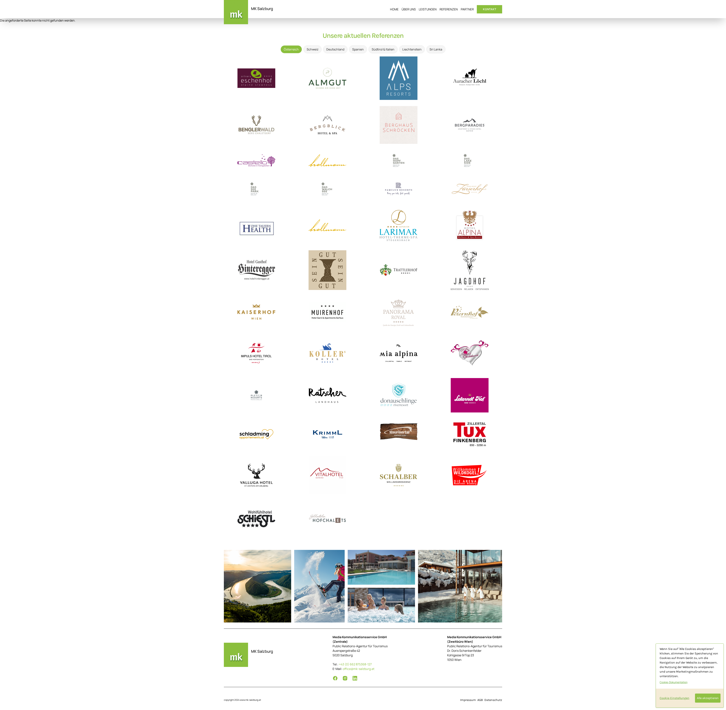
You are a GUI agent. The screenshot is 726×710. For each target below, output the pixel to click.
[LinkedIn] (355, 678)
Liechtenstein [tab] (412, 49)
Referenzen (449, 9)
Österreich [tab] (291, 49)
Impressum (468, 700)
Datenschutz (493, 700)
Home (394, 9)
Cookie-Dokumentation (673, 682)
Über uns (409, 9)
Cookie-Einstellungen (674, 698)
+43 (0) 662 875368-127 (355, 664)
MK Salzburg (262, 8)
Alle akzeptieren (708, 698)
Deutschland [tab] (335, 49)
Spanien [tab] (358, 49)
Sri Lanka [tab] (436, 49)
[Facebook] (335, 678)
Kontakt (489, 9)
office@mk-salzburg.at (358, 669)
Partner (467, 9)
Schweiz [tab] (312, 49)
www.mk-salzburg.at (250, 699)
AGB (480, 700)
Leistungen (428, 9)
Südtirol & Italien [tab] (383, 49)
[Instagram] (345, 678)
